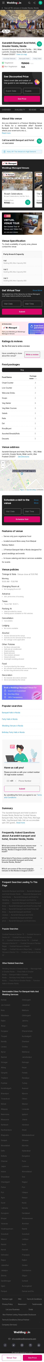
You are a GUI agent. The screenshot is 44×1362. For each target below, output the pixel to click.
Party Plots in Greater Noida (20, 981)
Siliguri (24, 1276)
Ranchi (3, 1244)
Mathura (25, 1010)
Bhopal (3, 1218)
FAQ (19, 1299)
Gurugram (5, 1213)
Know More (37, 290)
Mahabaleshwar (28, 1135)
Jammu (25, 1021)
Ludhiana (4, 1208)
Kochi (24, 1244)
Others (24, 1099)
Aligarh (25, 1026)
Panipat (4, 1291)
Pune (24, 1161)
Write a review (32, 354)
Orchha (25, 1047)
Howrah (25, 1250)
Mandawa (5, 1015)
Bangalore (26, 1156)
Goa (23, 1177)
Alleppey (4, 1109)
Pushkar (4, 1083)
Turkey (24, 1083)
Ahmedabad (27, 1172)
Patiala (24, 1073)
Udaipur (25, 1192)
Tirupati (4, 1036)
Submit (22, 312)
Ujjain (3, 1286)
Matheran (26, 1052)
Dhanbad (25, 1041)
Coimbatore (26, 1270)
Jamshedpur (27, 1057)
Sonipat (4, 1140)
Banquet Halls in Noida (11, 712)
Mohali (3, 1104)
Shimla (3, 1276)
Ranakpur (25, 1078)
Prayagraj (25, 1255)
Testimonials (37, 1304)
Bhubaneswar (27, 1218)
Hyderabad (26, 1151)
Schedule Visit (22, 519)
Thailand (4, 1078)
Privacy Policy (7, 1304)
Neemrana (5, 1114)
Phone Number (24, 781)
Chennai (4, 1161)
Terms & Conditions (34, 1299)
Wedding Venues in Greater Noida (15, 969)
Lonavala (25, 1109)
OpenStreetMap (31, 490)
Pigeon (22, 490)
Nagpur (25, 1182)
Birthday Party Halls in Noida (13, 732)
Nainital (4, 1057)
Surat (3, 1203)
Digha (3, 1021)
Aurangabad (27, 1286)
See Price (22, 99)
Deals (31, 1309)
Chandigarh (5, 1182)
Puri (23, 1187)
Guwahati (4, 1234)
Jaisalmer (26, 1005)
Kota (3, 1010)
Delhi (3, 1151)
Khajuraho (5, 1135)
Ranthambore (6, 1130)
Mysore (25, 1094)
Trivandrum (5, 1099)
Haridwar (25, 1125)
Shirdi (24, 1130)
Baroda (25, 1208)
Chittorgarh (26, 1000)
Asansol (25, 1088)
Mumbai (25, 1146)
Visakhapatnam (7, 1229)
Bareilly (4, 1041)
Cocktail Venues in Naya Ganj (21, 949)
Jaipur (3, 1166)
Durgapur (4, 1031)
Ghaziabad (5, 1177)
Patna (3, 1187)
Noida (24, 1203)
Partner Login (7, 1299)
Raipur (3, 1260)
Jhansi (24, 1120)
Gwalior (25, 1265)
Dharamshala (27, 1031)
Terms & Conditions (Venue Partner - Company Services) (16, 1322)
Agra (3, 1198)
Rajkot (24, 1260)
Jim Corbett (5, 1005)
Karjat (24, 1068)
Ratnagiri (25, 1062)
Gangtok (4, 1073)
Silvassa (25, 1140)
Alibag (3, 1068)
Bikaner (25, 1104)
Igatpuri (25, 1114)
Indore (3, 1172)
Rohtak (3, 1000)
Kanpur (25, 1198)
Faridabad (26, 1213)
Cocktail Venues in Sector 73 (13, 934)
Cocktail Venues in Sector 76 (18, 940)
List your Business (13, 1309)
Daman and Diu (28, 1291)
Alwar (3, 1026)
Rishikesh (4, 1125)
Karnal (3, 1250)
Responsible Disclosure (27, 1315)
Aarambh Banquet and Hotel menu (22, 921)
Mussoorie (5, 1120)
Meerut (4, 1239)
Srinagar (4, 1062)
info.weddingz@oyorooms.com (24, 1339)
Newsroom (22, 1304)
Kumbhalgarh (6, 1088)
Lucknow (25, 1166)
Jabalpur (4, 1270)
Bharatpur (5, 1094)
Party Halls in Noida (9, 719)
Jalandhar (5, 1265)
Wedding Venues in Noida (12, 726)
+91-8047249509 (8, 143)
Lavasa (3, 1047)
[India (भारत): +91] (10, 781)
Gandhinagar (6, 1281)
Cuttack (25, 1281)
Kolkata (4, 1156)
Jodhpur (25, 1239)
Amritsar (25, 1224)
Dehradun (5, 1255)
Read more (6, 133)
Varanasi (4, 1224)
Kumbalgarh (26, 1036)
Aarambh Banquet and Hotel (13, 891)
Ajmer (3, 1052)
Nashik (24, 1229)
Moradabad (5, 1146)
